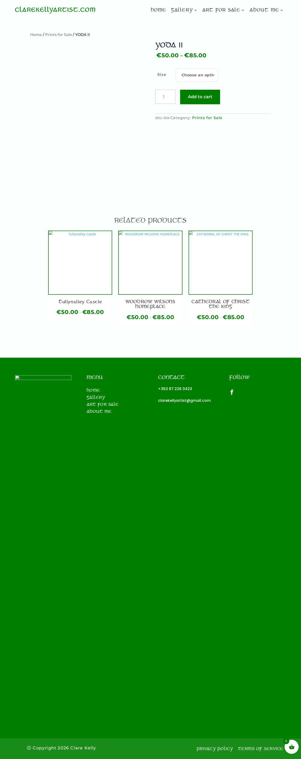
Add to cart (200, 96)
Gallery (182, 10)
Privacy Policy (215, 749)
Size (161, 74)
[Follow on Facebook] (234, 392)
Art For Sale (221, 10)
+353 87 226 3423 (175, 388)
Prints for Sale (58, 34)
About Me (264, 10)
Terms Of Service (260, 749)
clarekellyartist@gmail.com (184, 400)
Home (158, 10)
